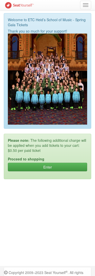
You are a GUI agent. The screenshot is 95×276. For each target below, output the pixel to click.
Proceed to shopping (26, 158)
